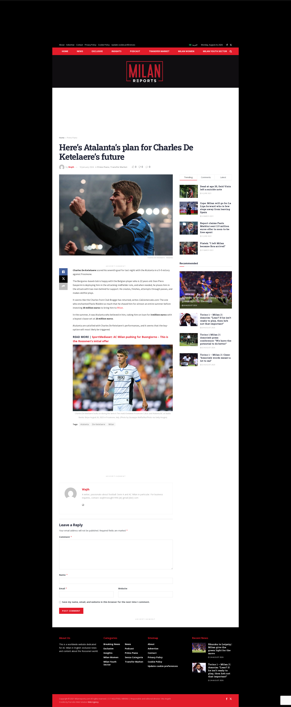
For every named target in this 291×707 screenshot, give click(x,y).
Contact (79, 45)
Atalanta (84, 424)
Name (63, 574)
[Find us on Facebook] (227, 45)
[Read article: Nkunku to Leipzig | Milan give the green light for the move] (206, 290)
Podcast (135, 51)
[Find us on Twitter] (231, 45)
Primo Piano (72, 137)
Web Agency (93, 702)
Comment (65, 536)
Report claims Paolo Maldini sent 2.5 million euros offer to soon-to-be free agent (214, 228)
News (80, 51)
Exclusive (97, 51)
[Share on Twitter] (63, 279)
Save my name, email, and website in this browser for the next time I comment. (106, 602)
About (61, 45)
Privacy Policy (90, 45)
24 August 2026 (190, 305)
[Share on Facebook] (63, 271)
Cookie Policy (104, 45)
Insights (116, 51)
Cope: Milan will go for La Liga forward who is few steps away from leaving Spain (215, 208)
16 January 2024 (86, 167)
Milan (120, 307)
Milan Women (186, 51)
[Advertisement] (91, 21)
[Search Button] (231, 51)
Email (63, 588)
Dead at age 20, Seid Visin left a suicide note (215, 188)
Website (122, 588)
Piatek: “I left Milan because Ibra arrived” (212, 245)
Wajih (71, 167)
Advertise (70, 45)
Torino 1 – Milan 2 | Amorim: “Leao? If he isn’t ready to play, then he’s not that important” (215, 319)
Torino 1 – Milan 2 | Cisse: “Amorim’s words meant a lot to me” (215, 357)
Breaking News (112, 644)
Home (65, 51)
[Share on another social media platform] (63, 286)
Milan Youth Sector (215, 51)
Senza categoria (134, 657)
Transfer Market (159, 51)
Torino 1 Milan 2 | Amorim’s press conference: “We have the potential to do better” (215, 339)
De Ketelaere (98, 424)
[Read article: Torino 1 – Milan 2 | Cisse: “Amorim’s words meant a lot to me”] (189, 359)
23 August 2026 (208, 347)
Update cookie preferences (123, 45)
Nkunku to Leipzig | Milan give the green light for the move (203, 299)
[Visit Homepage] (145, 71)
